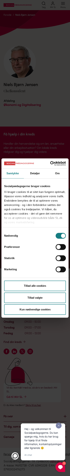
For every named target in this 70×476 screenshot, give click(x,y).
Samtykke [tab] (12, 173)
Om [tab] (57, 173)
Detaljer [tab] (35, 173)
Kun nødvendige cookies (35, 309)
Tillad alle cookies (35, 285)
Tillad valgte (35, 297)
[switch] (61, 247)
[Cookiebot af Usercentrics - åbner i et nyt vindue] (50, 163)
